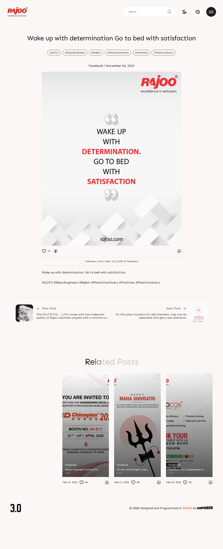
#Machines (141, 52)
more (15, 481)
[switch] (198, 12)
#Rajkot (96, 52)
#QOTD (54, 52)
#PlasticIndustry (163, 52)
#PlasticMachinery (118, 52)
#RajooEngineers (75, 52)
